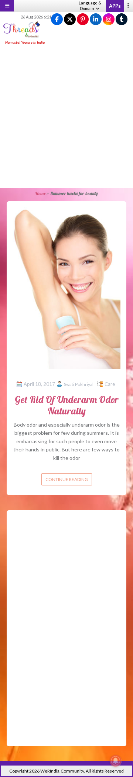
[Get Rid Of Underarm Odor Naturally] (66, 287)
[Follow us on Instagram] (109, 19)
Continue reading (66, 479)
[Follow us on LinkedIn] (96, 19)
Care (110, 384)
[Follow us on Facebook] (57, 19)
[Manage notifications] (116, 761)
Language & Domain (90, 5)
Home (40, 193)
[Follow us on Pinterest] (83, 19)
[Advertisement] (66, 117)
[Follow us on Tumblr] (121, 19)
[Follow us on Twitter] (70, 19)
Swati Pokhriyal (78, 384)
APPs (115, 6)
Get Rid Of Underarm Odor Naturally (67, 405)
